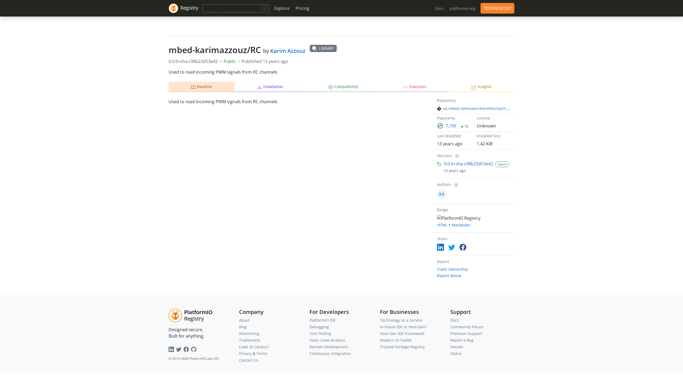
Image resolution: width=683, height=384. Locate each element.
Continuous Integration (330, 353)
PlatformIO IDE (322, 320)
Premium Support (466, 333)
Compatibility (346, 86)
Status (456, 353)
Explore (281, 8)
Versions (444, 155)
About (244, 320)
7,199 (451, 126)
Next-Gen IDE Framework (402, 333)
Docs (454, 320)
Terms (262, 353)
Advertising (249, 333)
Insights (485, 86)
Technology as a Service (401, 320)
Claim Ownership (452, 269)
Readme (204, 86)
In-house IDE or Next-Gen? (403, 326)
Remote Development (328, 346)
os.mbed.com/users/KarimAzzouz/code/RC (481, 108)
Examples (417, 86)
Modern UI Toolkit (396, 340)
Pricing (302, 8)
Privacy (245, 353)
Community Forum (466, 326)
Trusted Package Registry (402, 346)
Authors (444, 184)
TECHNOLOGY (497, 8)
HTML (442, 224)
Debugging (319, 326)
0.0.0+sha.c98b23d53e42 (468, 164)
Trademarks (249, 340)
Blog (243, 326)
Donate (456, 346)
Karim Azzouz (287, 50)
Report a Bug (462, 340)
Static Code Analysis (327, 340)
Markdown (461, 224)
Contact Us (248, 360)
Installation (273, 86)
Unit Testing (320, 333)
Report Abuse (449, 275)
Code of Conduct (254, 346)
